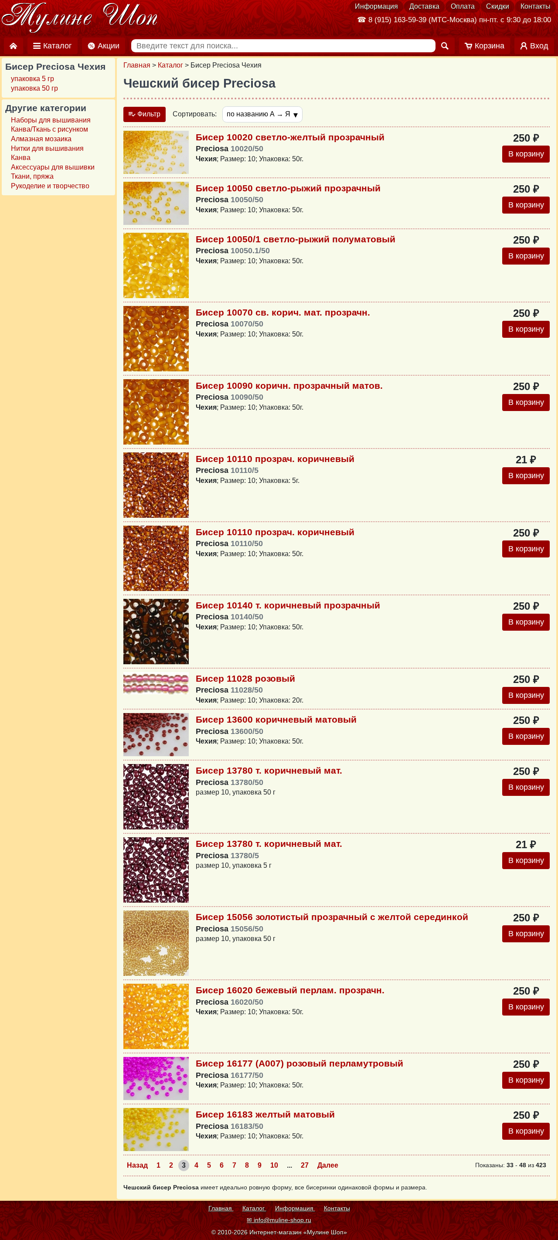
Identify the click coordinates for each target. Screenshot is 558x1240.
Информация (376, 6)
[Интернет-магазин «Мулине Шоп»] (80, 18)
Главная (136, 65)
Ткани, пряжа (32, 176)
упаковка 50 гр (34, 88)
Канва (21, 157)
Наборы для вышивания (51, 120)
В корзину (526, 153)
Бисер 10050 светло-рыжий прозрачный (288, 188)
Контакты (536, 6)
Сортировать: (195, 114)
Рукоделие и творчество (50, 186)
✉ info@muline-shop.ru (279, 1219)
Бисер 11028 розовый (245, 678)
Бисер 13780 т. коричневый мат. (269, 770)
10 (274, 1165)
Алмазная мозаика (41, 139)
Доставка (424, 6)
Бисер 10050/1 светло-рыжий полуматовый (295, 239)
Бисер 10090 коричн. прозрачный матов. (289, 385)
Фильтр (148, 114)
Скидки (497, 6)
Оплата (463, 6)
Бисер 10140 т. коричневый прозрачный (288, 605)
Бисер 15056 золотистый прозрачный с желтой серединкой (332, 917)
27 (305, 1165)
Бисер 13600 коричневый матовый (276, 719)
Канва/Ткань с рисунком (49, 129)
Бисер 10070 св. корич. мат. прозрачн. (283, 312)
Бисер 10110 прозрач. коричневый (275, 459)
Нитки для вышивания (47, 148)
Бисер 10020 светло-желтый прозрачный (290, 137)
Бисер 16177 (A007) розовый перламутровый (299, 1063)
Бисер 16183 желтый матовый (265, 1114)
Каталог (170, 65)
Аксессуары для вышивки (53, 167)
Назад (137, 1165)
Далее (327, 1165)
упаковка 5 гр (32, 78)
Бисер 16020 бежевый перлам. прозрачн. (290, 990)
